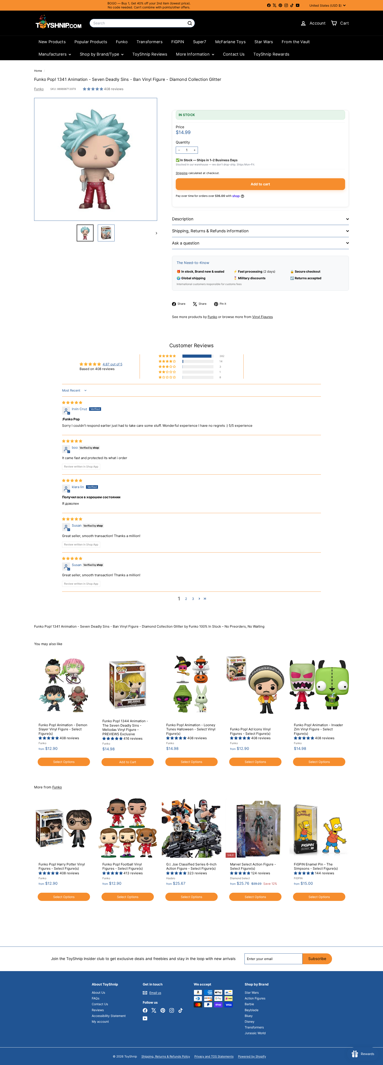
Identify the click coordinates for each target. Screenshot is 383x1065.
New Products (52, 41)
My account (100, 1021)
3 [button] (193, 599)
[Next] (154, 233)
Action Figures (255, 998)
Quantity (183, 142)
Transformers (149, 41)
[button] (93, 89)
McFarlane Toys (230, 41)
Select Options (63, 762)
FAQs (95, 998)
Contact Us (234, 54)
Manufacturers (53, 54)
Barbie (249, 1004)
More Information (193, 54)
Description (182, 219)
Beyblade (251, 1010)
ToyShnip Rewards (271, 54)
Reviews (98, 1010)
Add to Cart (127, 762)
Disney (249, 1021)
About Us (98, 992)
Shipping (182, 173)
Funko (122, 41)
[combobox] (142, 23)
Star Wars (263, 41)
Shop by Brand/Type (100, 54)
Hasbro (170, 878)
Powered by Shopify (252, 1056)
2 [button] (186, 599)
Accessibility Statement (109, 1016)
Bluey (249, 1016)
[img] (72, 402)
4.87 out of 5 (112, 364)
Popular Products (90, 41)
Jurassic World (255, 1033)
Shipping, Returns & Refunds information (210, 231)
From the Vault (296, 41)
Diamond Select (240, 878)
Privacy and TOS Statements (214, 1056)
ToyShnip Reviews (149, 54)
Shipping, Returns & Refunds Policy (165, 1056)
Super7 (199, 41)
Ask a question (185, 243)
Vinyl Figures (262, 317)
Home (38, 70)
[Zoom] (95, 159)
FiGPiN (177, 41)
